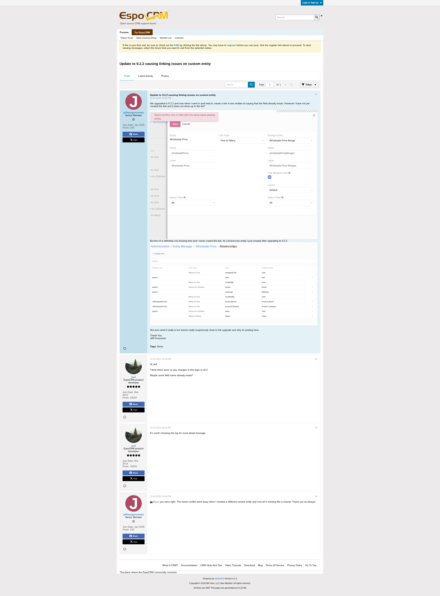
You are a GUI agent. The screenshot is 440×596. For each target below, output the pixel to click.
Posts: (126, 127)
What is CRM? (170, 565)
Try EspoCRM (142, 32)
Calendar (179, 38)
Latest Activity (145, 76)
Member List (165, 38)
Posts (127, 76)
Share (135, 134)
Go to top (310, 565)
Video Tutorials (233, 565)
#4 (316, 496)
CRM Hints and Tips (211, 565)
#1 (316, 94)
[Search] (317, 17)
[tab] (127, 76)
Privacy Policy (294, 565)
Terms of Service (275, 565)
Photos (165, 76)
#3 (316, 427)
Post (135, 139)
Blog (260, 565)
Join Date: (128, 124)
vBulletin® (219, 578)
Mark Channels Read (146, 38)
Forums (124, 32)
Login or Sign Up (310, 3)
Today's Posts (126, 38)
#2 (316, 359)
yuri (157, 501)
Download (249, 565)
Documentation (189, 565)
